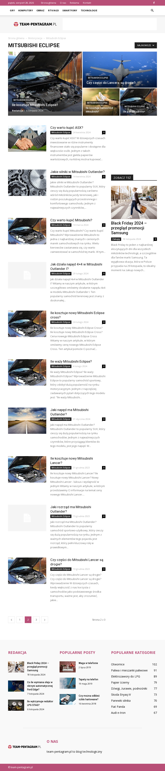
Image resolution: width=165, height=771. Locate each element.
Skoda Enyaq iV (121, 694)
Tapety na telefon (88, 679)
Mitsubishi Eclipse (23, 100)
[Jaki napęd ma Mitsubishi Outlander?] (27, 421)
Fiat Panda (118, 707)
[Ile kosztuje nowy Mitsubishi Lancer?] (27, 469)
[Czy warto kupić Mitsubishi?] (27, 231)
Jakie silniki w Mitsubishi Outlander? (77, 172)
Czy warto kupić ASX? (66, 128)
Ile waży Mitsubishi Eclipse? (71, 361)
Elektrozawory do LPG (125, 676)
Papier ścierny (120, 682)
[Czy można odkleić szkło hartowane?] (68, 699)
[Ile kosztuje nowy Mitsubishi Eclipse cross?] (27, 324)
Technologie (89, 10)
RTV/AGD (53, 10)
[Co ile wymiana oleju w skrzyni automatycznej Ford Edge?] (16, 686)
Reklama (74, 2)
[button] (152, 10)
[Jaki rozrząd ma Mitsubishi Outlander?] (27, 518)
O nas (63, 2)
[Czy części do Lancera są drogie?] (120, 70)
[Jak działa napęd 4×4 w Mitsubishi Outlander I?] (27, 275)
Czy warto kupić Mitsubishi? (71, 220)
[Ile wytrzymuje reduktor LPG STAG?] (16, 705)
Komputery (25, 10)
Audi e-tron (118, 713)
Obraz (40, 10)
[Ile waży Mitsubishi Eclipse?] (27, 372)
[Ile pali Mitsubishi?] (138, 102)
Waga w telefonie (88, 663)
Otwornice (118, 664)
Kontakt (87, 2)
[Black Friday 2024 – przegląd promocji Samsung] (134, 202)
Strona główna (48, 2)
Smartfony (69, 10)
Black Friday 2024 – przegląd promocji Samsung (129, 228)
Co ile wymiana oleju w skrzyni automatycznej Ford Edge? (40, 686)
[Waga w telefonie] (68, 666)
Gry (12, 10)
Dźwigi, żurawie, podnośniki (129, 688)
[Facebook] (154, 3)
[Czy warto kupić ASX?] (27, 138)
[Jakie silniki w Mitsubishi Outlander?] (27, 183)
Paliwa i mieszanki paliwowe (129, 670)
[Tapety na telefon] (68, 683)
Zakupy (116, 239)
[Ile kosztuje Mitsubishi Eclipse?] (45, 81)
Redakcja (17, 110)
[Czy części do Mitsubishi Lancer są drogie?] (27, 571)
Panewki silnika (121, 700)
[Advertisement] (110, 24)
